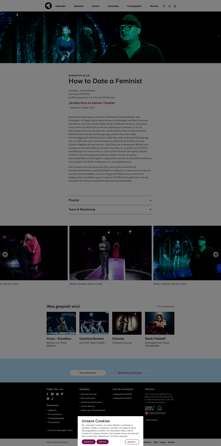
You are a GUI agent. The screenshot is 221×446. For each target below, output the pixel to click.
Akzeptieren (88, 442)
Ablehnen (102, 442)
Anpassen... (132, 442)
